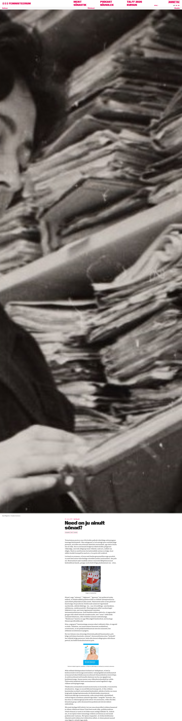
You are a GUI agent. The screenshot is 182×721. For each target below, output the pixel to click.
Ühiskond (91, 8)
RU (178, 5)
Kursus (132, 4)
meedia (75, 532)
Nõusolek (107, 4)
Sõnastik (80, 4)
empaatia (67, 532)
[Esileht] (16, 3)
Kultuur (5, 8)
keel (72, 532)
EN (176, 5)
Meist (78, 1)
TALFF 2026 (134, 1)
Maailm (177, 8)
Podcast (106, 1)
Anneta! (173, 1)
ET (174, 5)
